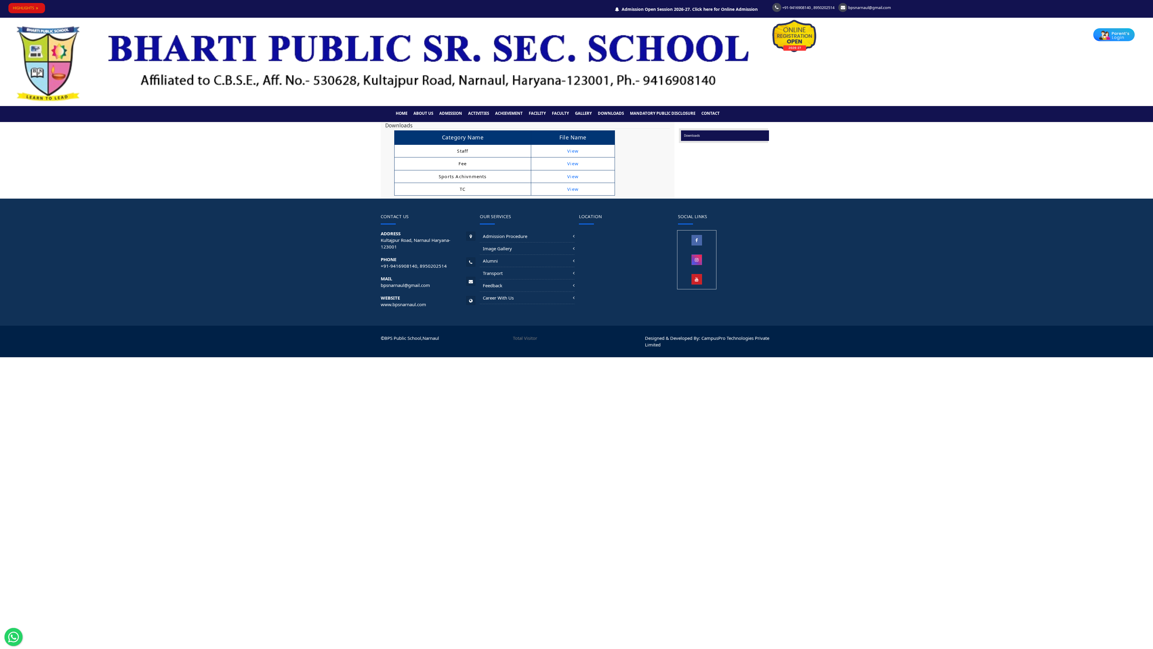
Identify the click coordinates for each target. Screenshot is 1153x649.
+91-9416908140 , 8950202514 (807, 7)
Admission (450, 113)
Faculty (560, 113)
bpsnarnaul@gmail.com (869, 7)
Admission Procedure (505, 236)
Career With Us (498, 298)
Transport (493, 273)
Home (401, 113)
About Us (423, 113)
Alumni (490, 261)
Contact (710, 113)
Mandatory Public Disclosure (662, 113)
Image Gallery (497, 248)
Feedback (492, 285)
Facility (537, 113)
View (573, 151)
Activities (478, 113)
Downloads (611, 113)
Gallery (583, 113)
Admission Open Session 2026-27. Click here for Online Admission (674, 9)
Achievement (509, 113)
